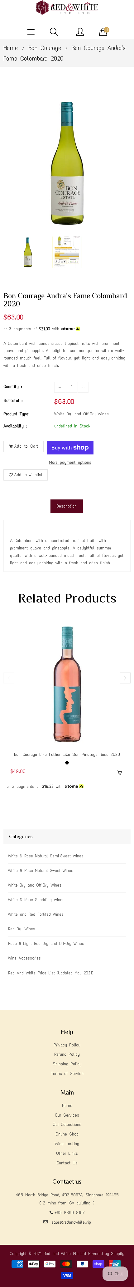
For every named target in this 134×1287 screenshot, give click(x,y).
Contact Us (67, 1163)
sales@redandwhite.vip (71, 1222)
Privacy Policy (67, 1045)
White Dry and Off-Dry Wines (34, 885)
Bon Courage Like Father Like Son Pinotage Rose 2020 (67, 754)
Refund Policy (67, 1054)
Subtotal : (12, 400)
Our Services (67, 1115)
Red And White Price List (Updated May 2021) (50, 973)
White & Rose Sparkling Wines (36, 899)
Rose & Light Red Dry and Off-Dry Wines (46, 943)
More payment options (70, 462)
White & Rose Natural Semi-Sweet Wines (46, 856)
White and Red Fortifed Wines (36, 914)
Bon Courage (44, 48)
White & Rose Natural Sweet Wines (40, 870)
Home (10, 48)
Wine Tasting (67, 1143)
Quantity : (12, 386)
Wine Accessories (24, 958)
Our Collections (67, 1124)
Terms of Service (67, 1073)
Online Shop (67, 1134)
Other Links (67, 1153)
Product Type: (16, 414)
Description (67, 506)
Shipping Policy (67, 1064)
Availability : (15, 426)
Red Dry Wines (21, 929)
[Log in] (80, 32)
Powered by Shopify (106, 1253)
